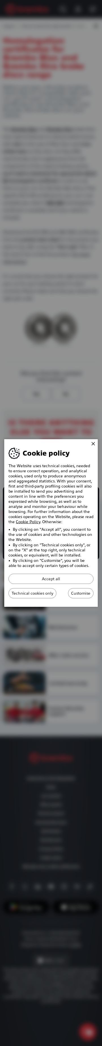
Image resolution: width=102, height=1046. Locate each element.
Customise (80, 593)
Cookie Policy (28, 521)
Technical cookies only (32, 593)
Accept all (51, 579)
